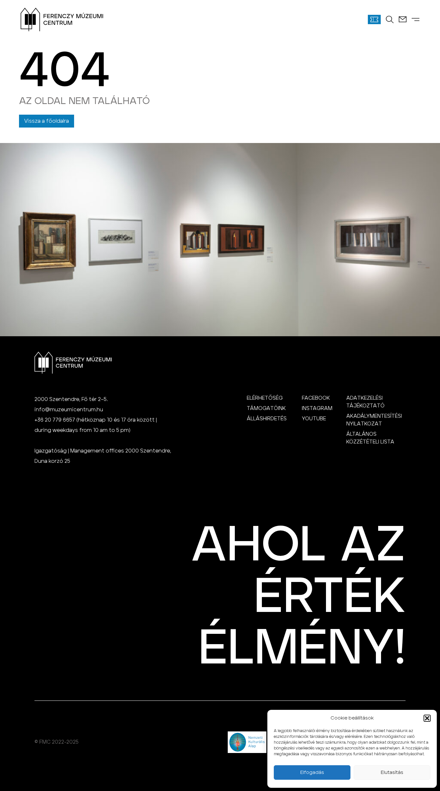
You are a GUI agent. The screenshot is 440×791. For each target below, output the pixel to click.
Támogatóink (266, 408)
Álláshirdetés (267, 418)
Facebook (316, 398)
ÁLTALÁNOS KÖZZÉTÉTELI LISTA (370, 438)
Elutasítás (392, 772)
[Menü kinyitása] (415, 19)
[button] (427, 718)
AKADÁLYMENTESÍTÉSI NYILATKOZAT (374, 420)
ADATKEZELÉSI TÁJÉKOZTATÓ (365, 401)
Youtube (314, 418)
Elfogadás (312, 772)
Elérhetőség (265, 398)
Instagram (317, 408)
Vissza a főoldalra (46, 121)
